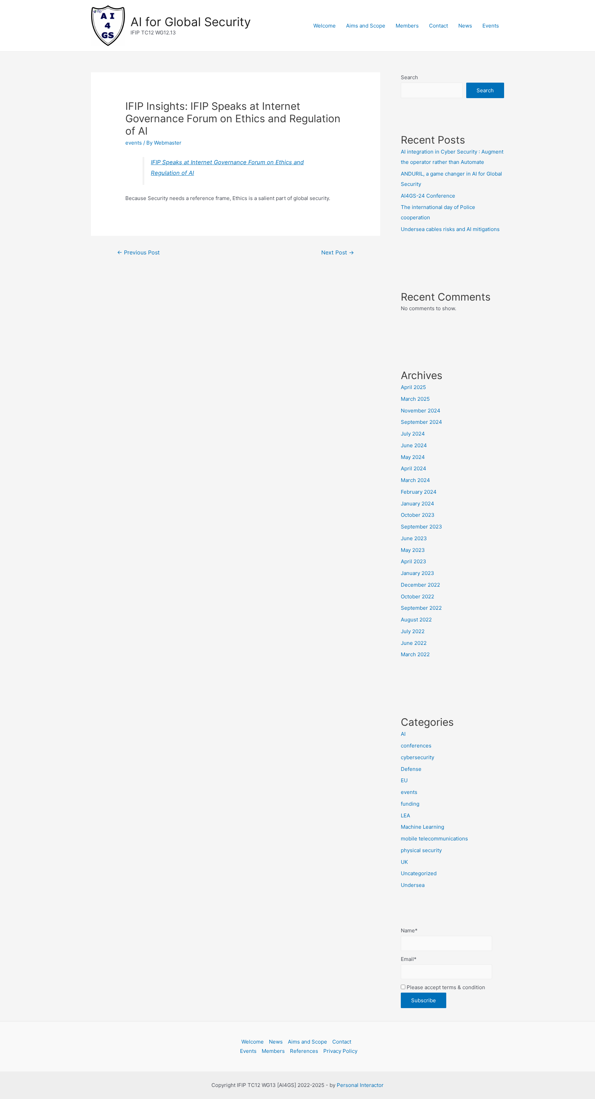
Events (490, 25)
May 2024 (413, 457)
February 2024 (419, 492)
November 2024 (420, 410)
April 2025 (413, 387)
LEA (405, 815)
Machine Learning (422, 827)
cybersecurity (417, 757)
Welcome (324, 25)
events (133, 142)
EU (404, 780)
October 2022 (417, 596)
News (465, 25)
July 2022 (413, 631)
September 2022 (421, 608)
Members (407, 25)
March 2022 (415, 654)
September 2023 (421, 526)
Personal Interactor (360, 1085)
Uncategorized (419, 873)
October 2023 (418, 515)
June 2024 (414, 445)
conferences (416, 745)
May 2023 (413, 550)
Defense (411, 769)
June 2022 (414, 643)
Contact (438, 25)
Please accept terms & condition (445, 987)
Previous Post (138, 252)
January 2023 (417, 573)
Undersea (413, 885)
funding (410, 803)
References (304, 1051)
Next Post (337, 252)
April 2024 (413, 468)
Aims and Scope (365, 25)
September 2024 (421, 422)
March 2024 (415, 480)
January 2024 (417, 503)
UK (404, 862)
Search (409, 77)
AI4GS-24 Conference (428, 195)
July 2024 (413, 433)
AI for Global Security (191, 21)
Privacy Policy (340, 1051)
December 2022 (420, 585)
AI (403, 734)
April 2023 (413, 561)
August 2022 (416, 619)
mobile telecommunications (434, 838)
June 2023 (414, 538)
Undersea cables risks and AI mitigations (450, 229)
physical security (421, 850)
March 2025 (415, 399)
